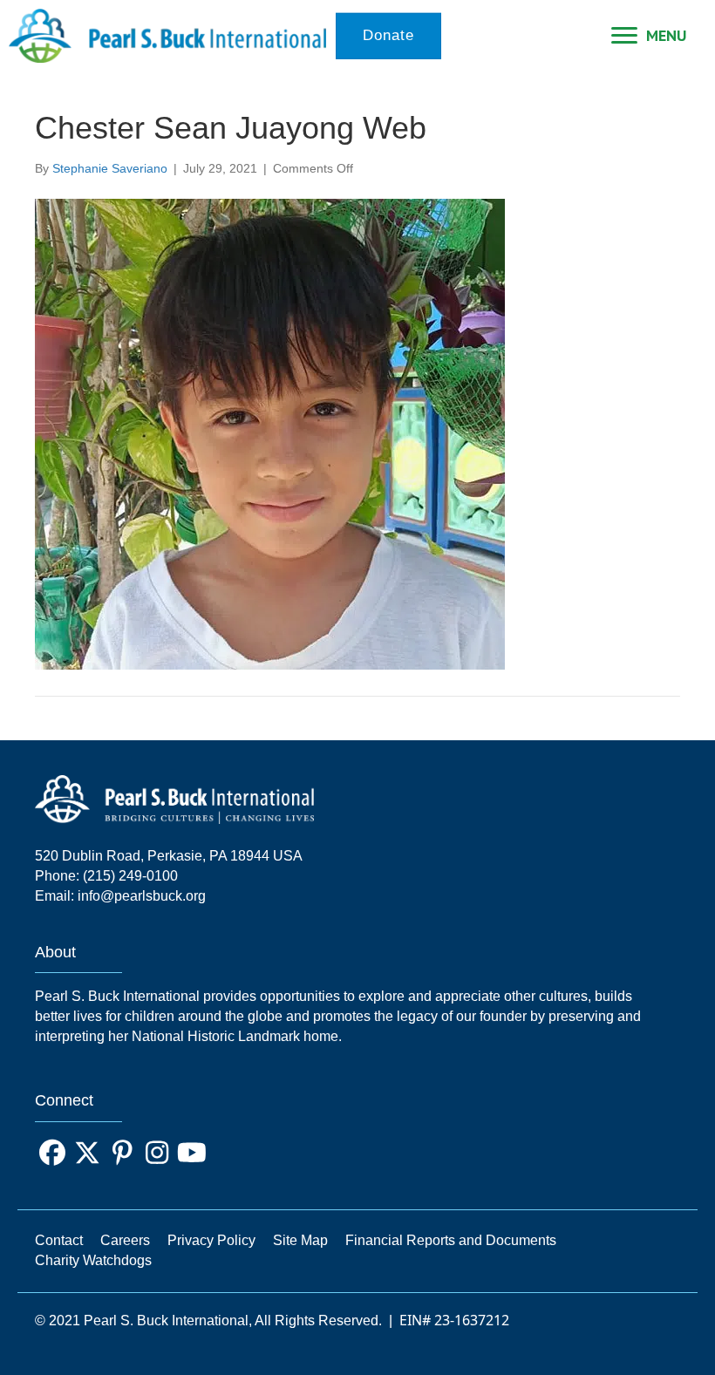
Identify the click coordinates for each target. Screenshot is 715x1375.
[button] (52, 1152)
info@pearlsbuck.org (142, 895)
